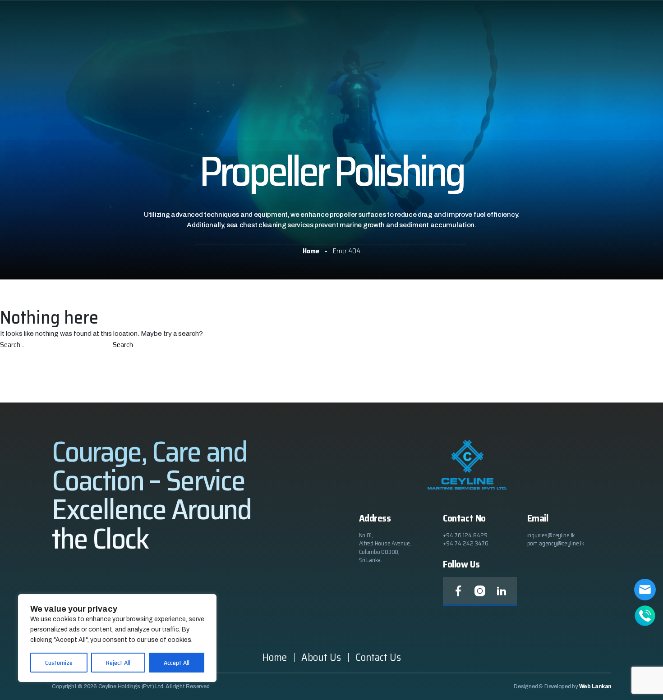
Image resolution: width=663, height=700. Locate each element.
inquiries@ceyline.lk (551, 535)
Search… (12, 344)
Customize (59, 663)
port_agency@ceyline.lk (555, 543)
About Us (321, 657)
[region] (117, 638)
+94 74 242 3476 (465, 543)
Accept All (176, 663)
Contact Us (378, 657)
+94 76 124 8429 (465, 535)
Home (274, 657)
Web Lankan (595, 686)
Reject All (118, 663)
